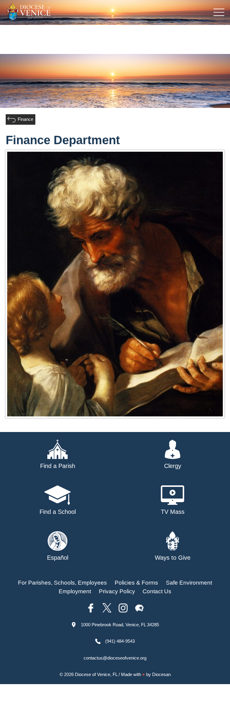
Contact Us (157, 591)
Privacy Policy (117, 591)
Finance (25, 119)
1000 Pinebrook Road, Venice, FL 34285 (120, 624)
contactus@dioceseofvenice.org (115, 657)
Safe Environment (189, 582)
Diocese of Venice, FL (96, 674)
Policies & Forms (136, 582)
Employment (75, 591)
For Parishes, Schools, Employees (62, 582)
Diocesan (161, 674)
